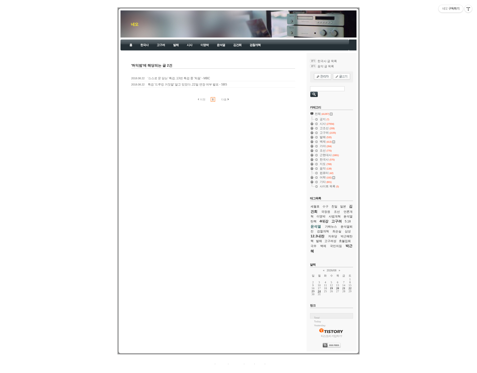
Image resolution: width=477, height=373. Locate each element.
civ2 (209, 369)
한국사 (144, 45)
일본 (343, 206)
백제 (323, 246)
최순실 (336, 231)
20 (337, 288)
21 (343, 288)
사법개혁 (335, 216)
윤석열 (221, 45)
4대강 (323, 221)
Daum (241, 369)
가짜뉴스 (331, 226)
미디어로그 (236, 363)
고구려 (161, 45)
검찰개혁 (255, 45)
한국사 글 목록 (327, 61)
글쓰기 (270, 363)
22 (350, 288)
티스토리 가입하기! (331, 335)
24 (319, 291)
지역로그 (208, 363)
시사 (189, 45)
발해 (176, 45)
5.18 (348, 221)
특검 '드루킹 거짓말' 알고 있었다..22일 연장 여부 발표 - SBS (187, 84)
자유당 (332, 236)
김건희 (237, 45)
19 (331, 288)
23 (313, 291)
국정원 (325, 211)
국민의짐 (336, 246)
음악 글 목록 (326, 66)
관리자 (260, 363)
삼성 (348, 231)
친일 (334, 206)
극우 (314, 246)
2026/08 (331, 270)
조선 (337, 211)
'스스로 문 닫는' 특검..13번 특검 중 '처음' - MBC (179, 78)
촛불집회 (345, 241)
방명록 (249, 363)
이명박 (204, 45)
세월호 (315, 206)
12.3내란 (317, 236)
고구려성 (330, 241)
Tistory (266, 369)
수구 (325, 206)
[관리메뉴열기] (468, 8)
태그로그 (221, 363)
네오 (134, 24)
